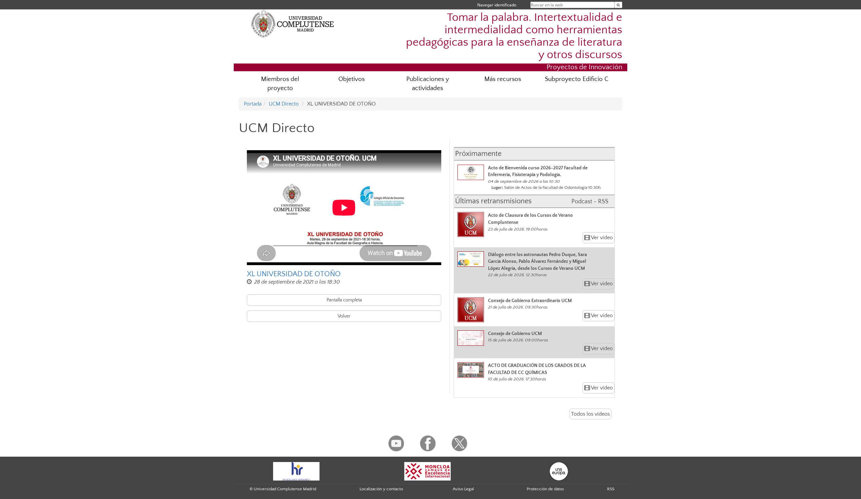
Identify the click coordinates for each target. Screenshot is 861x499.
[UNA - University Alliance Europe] (559, 471)
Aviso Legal (463, 489)
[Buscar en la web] (618, 5)
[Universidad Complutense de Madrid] (292, 23)
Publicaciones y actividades (427, 84)
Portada (253, 104)
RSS (610, 489)
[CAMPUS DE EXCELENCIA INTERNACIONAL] (427, 471)
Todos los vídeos (590, 414)
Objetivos (351, 79)
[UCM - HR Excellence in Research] (296, 471)
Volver (344, 316)
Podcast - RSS (589, 201)
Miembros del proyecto (280, 84)
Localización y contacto (381, 489)
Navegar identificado (496, 5)
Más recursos (502, 79)
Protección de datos (545, 489)
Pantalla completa (344, 300)
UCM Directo (284, 104)
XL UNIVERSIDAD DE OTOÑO (294, 274)
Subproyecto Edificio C (576, 79)
